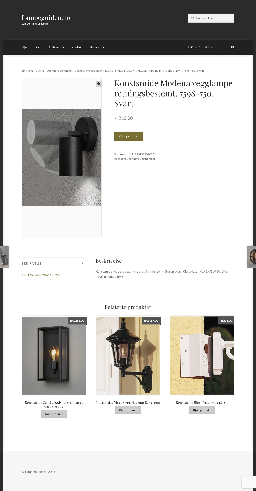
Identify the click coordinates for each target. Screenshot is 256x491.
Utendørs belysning (59, 70)
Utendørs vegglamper (88, 70)
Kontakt (77, 47)
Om (38, 47)
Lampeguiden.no (46, 17)
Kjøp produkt (129, 136)
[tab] (54, 263)
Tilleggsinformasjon (41, 275)
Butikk (94, 47)
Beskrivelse (31, 263)
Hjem (25, 47)
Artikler (53, 47)
